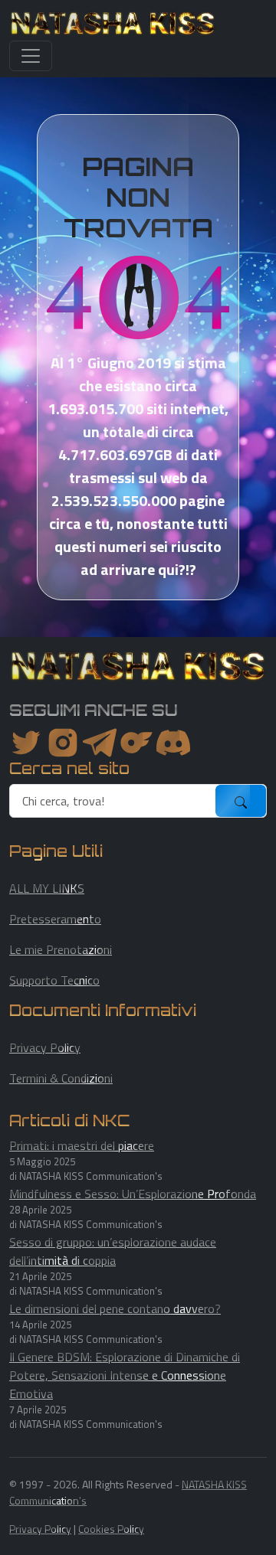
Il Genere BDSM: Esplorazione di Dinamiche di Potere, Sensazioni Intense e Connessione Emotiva (124, 1375)
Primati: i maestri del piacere (81, 1145)
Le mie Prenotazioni (60, 949)
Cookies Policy (111, 1529)
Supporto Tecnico (54, 980)
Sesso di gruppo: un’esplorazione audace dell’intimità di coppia (112, 1251)
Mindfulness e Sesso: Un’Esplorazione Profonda (132, 1193)
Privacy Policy (44, 1047)
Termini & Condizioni (61, 1078)
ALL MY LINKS (46, 888)
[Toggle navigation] (30, 56)
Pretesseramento (55, 919)
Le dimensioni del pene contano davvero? (115, 1308)
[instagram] (63, 743)
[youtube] (173, 743)
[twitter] (26, 743)
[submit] (240, 801)
